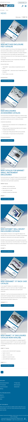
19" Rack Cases (17, 382)
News (7, 10)
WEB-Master (9, 419)
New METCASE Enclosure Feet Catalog (12, 45)
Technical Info (16, 386)
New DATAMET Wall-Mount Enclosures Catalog (13, 230)
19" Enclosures (3, 384)
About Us (2, 395)
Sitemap (1, 388)
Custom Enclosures (4, 386)
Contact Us (2, 397)
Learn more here (3, 410)
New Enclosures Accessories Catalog (10, 112)
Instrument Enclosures (4, 382)
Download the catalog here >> (7, 80)
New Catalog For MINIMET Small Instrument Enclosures (12, 172)
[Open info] (25, 419)
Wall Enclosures (17, 384)
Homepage (2, 10)
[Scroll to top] (20, 419)
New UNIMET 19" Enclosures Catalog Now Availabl (13, 336)
